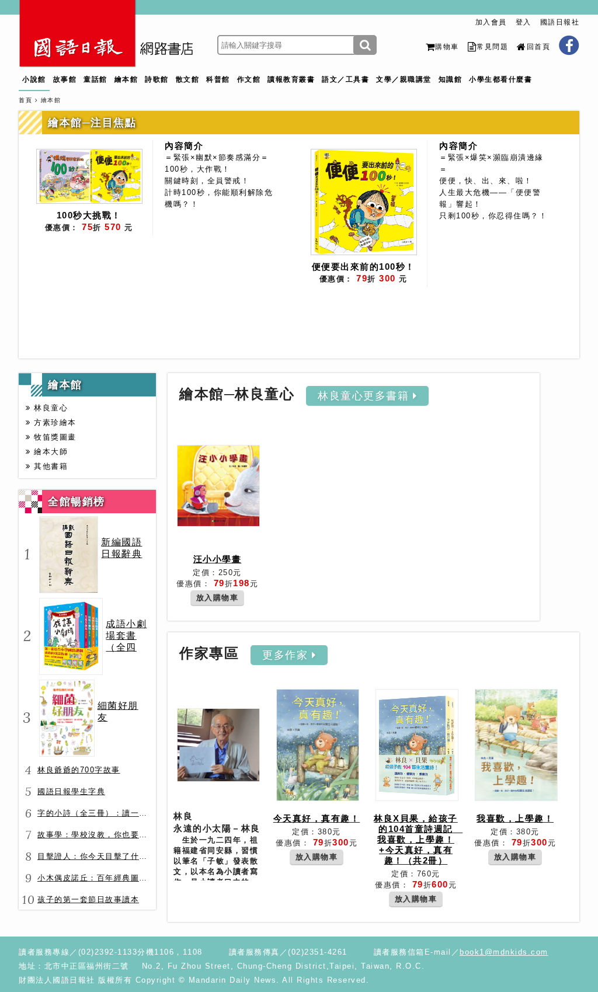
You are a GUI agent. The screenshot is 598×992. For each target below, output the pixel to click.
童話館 (95, 79)
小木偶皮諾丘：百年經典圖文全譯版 (105, 877)
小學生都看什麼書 (500, 79)
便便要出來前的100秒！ (363, 267)
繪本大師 (49, 451)
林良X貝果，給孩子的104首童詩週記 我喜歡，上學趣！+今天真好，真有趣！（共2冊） (418, 839)
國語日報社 (560, 22)
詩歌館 (157, 79)
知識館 (451, 79)
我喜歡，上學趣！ (515, 818)
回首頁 (538, 47)
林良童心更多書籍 (365, 396)
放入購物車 (217, 597)
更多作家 (287, 655)
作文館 (249, 79)
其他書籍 (49, 466)
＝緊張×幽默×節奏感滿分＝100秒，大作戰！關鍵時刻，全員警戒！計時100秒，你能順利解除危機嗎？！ (219, 180)
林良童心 (49, 407)
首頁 (25, 100)
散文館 (188, 79)
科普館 (218, 79)
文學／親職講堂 (404, 79)
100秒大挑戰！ (89, 215)
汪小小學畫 (217, 559)
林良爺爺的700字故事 (78, 769)
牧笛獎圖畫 (54, 437)
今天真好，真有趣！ (316, 818)
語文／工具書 (345, 79)
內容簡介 (184, 146)
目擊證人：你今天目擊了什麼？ (96, 856)
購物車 (447, 47)
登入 (523, 22)
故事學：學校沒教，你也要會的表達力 (109, 834)
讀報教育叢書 (291, 79)
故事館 (65, 79)
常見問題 (492, 47)
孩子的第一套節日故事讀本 (88, 899)
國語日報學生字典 (71, 791)
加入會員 (491, 22)
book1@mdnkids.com (504, 952)
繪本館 (126, 79)
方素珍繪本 (54, 422)
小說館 (34, 79)
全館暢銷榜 (76, 501)
